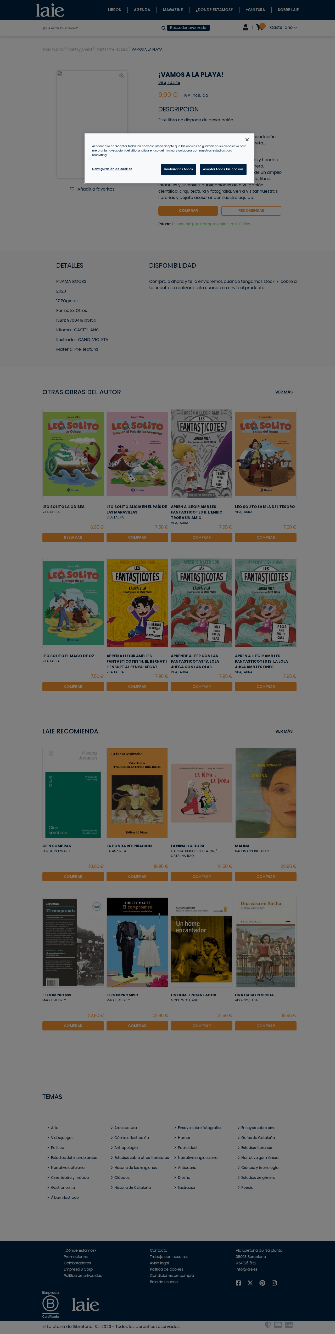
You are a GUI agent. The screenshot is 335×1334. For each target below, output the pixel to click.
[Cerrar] (247, 139)
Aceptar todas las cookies (223, 169)
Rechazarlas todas (178, 169)
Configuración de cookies (112, 169)
